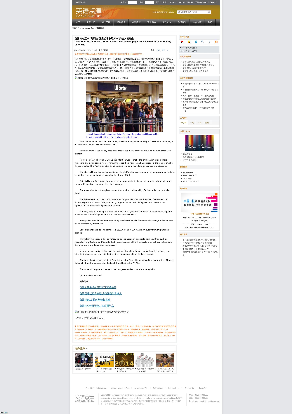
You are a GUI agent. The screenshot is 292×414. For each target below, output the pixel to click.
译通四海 (151, 22)
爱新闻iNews (200, 2)
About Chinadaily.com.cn (96, 388)
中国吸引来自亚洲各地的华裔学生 (196, 249)
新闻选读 (100, 28)
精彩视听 (136, 22)
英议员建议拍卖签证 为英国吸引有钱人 (101, 293)
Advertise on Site (141, 388)
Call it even (187, 178)
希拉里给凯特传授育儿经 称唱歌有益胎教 (199, 99)
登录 (158, 2)
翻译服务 (183, 188)
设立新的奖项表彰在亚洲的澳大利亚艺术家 (200, 246)
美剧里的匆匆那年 (83, 369)
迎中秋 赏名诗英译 (190, 160)
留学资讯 (183, 234)
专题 (185, 131)
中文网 (182, 2)
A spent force (188, 172)
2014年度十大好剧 (189, 51)
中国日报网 (80, 2)
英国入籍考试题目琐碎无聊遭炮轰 (98, 287)
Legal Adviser (174, 388)
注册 (164, 2)
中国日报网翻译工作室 (200, 214)
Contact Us (189, 388)
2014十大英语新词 (189, 48)
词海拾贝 (121, 22)
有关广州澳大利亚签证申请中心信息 (197, 243)
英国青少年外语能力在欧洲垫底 (97, 305)
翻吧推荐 (183, 167)
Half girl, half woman (191, 181)
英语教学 (182, 22)
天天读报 (91, 22)
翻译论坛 (212, 2)
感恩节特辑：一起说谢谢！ (194, 157)
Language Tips (88, 28)
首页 (78, 22)
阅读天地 (106, 22)
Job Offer (202, 388)
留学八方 (167, 22)
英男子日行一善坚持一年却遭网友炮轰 (198, 96)
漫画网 (190, 2)
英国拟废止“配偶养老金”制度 (95, 299)
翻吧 (210, 22)
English (173, 2)
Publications (158, 388)
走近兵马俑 (187, 154)
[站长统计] (4, 413)
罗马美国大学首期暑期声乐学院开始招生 (199, 240)
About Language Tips (120, 388)
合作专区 (197, 22)
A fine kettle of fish (190, 175)
